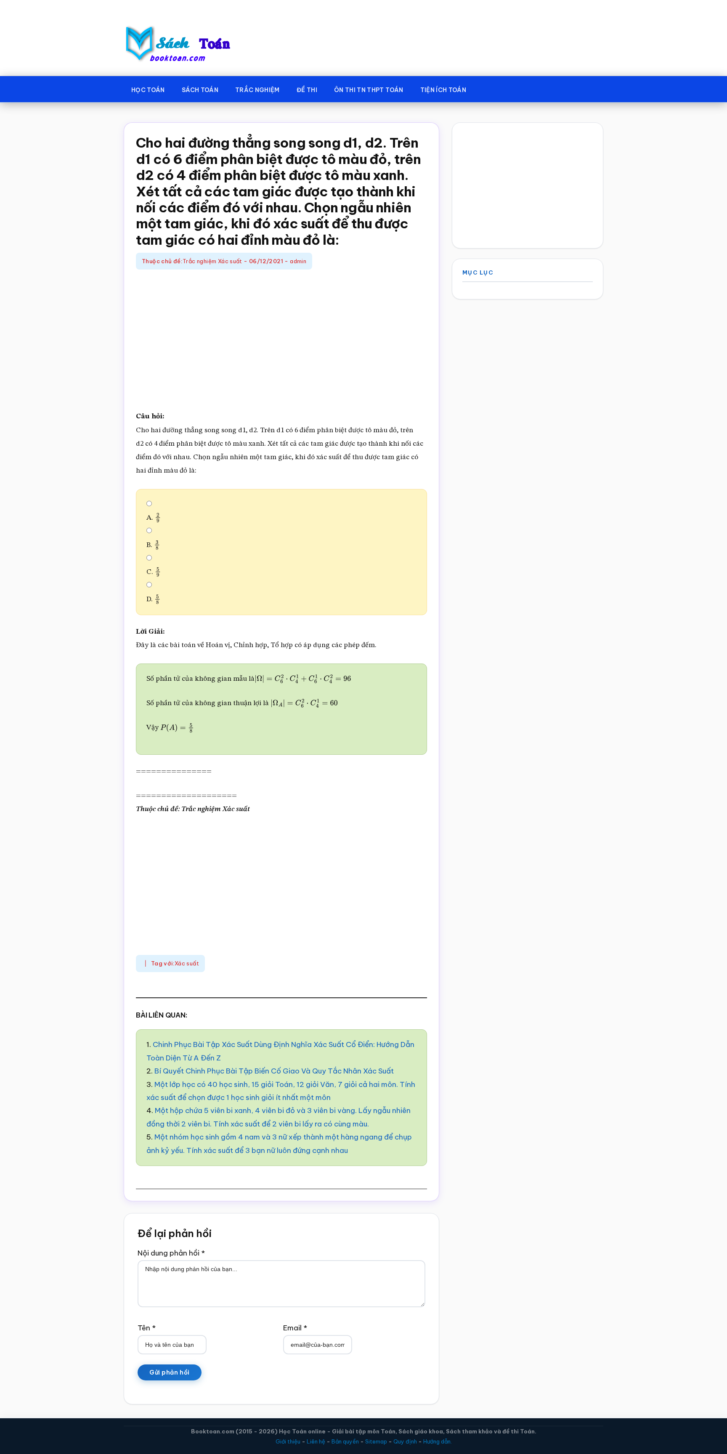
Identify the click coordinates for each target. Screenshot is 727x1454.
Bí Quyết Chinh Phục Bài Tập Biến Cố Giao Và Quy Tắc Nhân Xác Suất (274, 1071)
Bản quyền (345, 1441)
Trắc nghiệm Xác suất (212, 261)
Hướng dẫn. (437, 1441)
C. (152, 572)
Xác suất (187, 963)
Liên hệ (316, 1441)
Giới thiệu (288, 1441)
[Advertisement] (281, 341)
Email (295, 1327)
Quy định (405, 1441)
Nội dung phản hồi (171, 1253)
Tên (147, 1327)
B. (151, 545)
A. (152, 517)
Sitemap (376, 1441)
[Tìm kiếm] (486, 88)
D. (151, 599)
